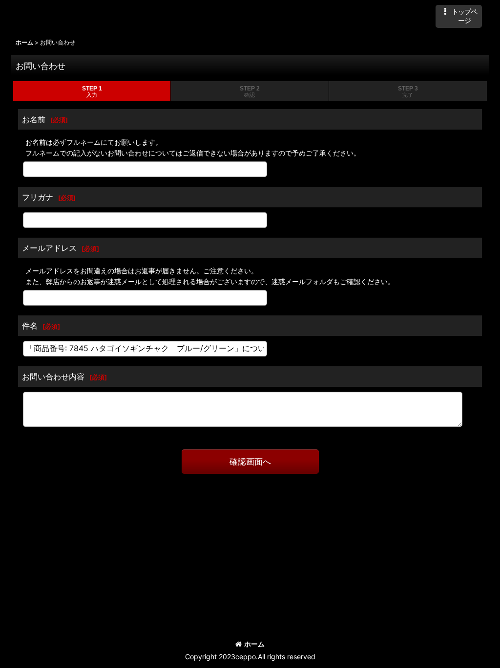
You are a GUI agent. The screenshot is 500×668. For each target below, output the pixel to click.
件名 (30, 326)
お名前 (33, 119)
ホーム (254, 644)
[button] (459, 16)
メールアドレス (49, 248)
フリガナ (37, 197)
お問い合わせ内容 (53, 376)
